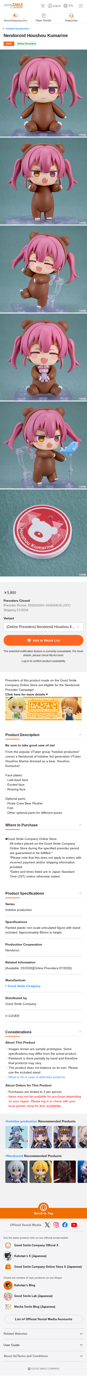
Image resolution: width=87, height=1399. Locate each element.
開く (5, 627)
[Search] (36, 6)
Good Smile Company (24, 986)
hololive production (17, 28)
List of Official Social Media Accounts (43, 1319)
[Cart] (43, 6)
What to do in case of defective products (36, 1077)
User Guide (12, 1345)
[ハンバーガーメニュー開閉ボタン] (80, 5)
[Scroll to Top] (43, 1208)
